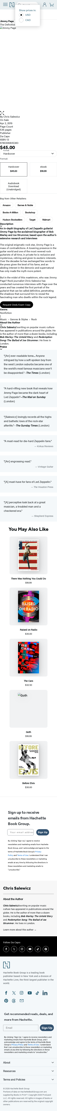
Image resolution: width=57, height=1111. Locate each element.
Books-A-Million (10, 212)
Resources (9, 1071)
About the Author (10, 322)
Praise (3, 346)
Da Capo (5, 136)
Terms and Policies (14, 1079)
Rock (34, 319)
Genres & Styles (19, 319)
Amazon (7, 205)
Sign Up (43, 832)
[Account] (45, 5)
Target (32, 219)
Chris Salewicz (11, 116)
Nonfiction (6, 313)
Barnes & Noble (25, 205)
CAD (28, 20)
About (6, 1062)
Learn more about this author (18, 929)
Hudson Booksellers (12, 219)
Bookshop (30, 212)
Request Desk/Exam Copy (16, 304)
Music (3, 319)
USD (28, 15)
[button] (28, 113)
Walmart (46, 219)
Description (6, 223)
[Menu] (5, 4)
